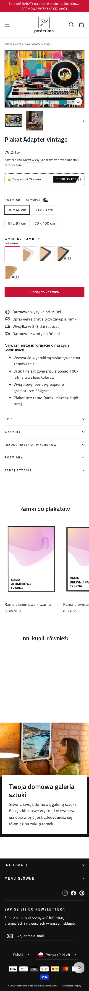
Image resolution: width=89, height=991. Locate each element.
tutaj (18, 404)
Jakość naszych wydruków (31, 445)
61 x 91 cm (17, 223)
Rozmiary (14, 457)
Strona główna (13, 44)
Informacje (17, 865)
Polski (18, 954)
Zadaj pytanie (18, 470)
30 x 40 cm (17, 210)
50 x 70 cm (44, 210)
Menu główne (20, 878)
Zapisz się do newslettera (35, 909)
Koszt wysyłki (33, 159)
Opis (9, 419)
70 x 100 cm (45, 223)
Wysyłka (13, 432)
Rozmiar (23, 200)
